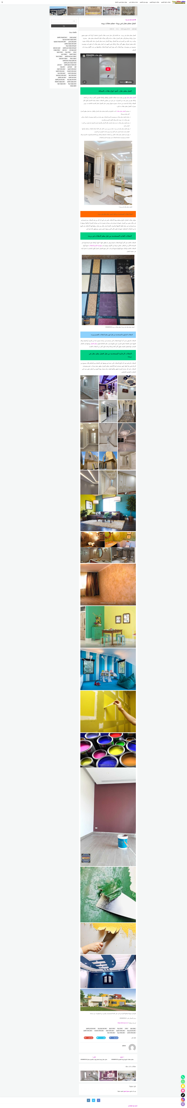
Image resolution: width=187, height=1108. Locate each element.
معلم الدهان (94, 343)
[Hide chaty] (183, 1104)
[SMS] (183, 1091)
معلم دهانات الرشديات (98, 1030)
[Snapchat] (183, 1086)
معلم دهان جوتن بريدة (102, 1028)
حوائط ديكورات (57, 50)
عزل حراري (59, 64)
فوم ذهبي (69, 66)
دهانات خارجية (112, 1028)
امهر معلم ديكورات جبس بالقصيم (69, 47)
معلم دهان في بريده (131, 1030)
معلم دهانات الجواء (110, 1030)
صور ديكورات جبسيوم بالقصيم (70, 64)
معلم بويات (62, 66)
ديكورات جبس (64, 54)
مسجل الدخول (126, 1091)
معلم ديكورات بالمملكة (60, 81)
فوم (75, 66)
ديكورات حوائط (73, 58)
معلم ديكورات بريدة (72, 83)
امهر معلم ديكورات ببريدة (71, 45)
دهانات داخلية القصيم (165, 2)
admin (133, 29)
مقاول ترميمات (73, 85)
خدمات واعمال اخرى (133, 2)
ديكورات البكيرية (73, 54)
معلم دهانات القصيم (88, 1030)
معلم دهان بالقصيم (62, 77)
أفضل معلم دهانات (121, 111)
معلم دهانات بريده (121, 1032)
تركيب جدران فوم (56, 47)
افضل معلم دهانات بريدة (75, 13)
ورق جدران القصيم (144, 2)
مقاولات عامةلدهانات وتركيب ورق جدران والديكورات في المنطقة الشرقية (127, 1077)
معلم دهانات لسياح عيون (61, 75)
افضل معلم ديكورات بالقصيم (70, 43)
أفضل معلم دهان (131, 97)
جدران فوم (64, 50)
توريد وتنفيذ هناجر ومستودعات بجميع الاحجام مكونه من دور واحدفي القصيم (58, 11)
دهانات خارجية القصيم (154, 2)
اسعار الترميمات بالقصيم (62, 37)
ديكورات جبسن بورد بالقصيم (70, 56)
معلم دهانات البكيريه (120, 1030)
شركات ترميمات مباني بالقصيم (70, 62)
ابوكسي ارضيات (73, 37)
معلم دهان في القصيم (90, 1028)
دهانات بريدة (119, 1028)
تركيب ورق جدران (72, 50)
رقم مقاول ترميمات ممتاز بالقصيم (69, 60)
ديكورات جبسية (59, 56)
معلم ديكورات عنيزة (61, 83)
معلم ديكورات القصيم (71, 81)
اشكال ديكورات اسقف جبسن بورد (69, 39)
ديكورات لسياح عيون (63, 58)
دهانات (126, 1028)
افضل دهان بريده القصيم (89, 1079)
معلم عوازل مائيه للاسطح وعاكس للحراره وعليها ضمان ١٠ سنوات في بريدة (111, 11)
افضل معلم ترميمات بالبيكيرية (60, 41)
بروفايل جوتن (132, 1028)
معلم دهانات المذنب (131, 1032)
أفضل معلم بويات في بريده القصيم (108, 1079)
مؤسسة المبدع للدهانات (95, 245)
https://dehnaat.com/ (123, 1023)
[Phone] (183, 1077)
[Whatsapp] (183, 1081)
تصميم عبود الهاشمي (132, 1105)
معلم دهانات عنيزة (111, 1032)
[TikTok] (183, 1095)
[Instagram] (183, 1100)
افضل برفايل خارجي (72, 41)
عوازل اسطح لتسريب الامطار (121, 2)
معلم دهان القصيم (72, 77)
